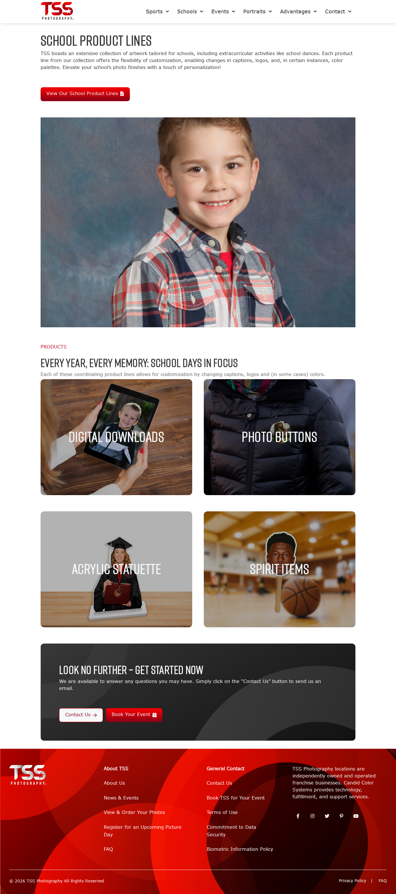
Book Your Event (131, 714)
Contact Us (77, 715)
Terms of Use (222, 812)
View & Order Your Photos (134, 812)
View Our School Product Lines (82, 93)
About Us (114, 783)
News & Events (121, 798)
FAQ (108, 849)
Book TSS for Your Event (236, 798)
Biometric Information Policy (240, 849)
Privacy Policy (352, 881)
